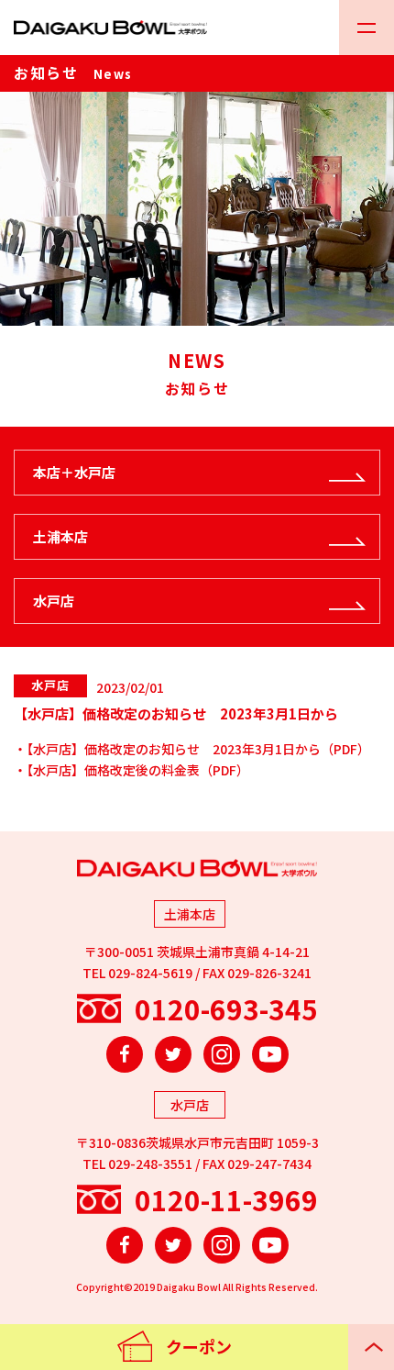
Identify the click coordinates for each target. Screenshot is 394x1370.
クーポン (199, 1346)
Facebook (124, 1054)
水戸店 (53, 600)
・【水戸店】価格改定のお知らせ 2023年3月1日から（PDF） (192, 749)
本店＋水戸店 (74, 472)
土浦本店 (60, 536)
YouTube (270, 1054)
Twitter (173, 1054)
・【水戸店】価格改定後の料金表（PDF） (131, 770)
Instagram (221, 1054)
